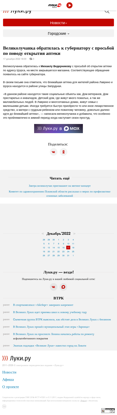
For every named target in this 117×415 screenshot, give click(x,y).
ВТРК (58, 298)
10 (68, 243)
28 (44, 239)
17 (68, 247)
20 (49, 251)
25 (73, 251)
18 (73, 247)
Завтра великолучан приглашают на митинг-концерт (60, 185)
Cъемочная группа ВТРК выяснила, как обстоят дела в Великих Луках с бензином (62, 319)
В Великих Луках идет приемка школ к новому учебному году (50, 312)
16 (63, 247)
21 (54, 251)
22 (58, 251)
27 (49, 255)
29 (49, 239)
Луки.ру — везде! (58, 272)
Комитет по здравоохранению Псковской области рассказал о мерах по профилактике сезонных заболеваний (59, 193)
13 (49, 247)
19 (44, 251)
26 (44, 255)
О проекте (10, 386)
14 (54, 247)
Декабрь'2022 (59, 233)
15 (58, 247)
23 (63, 251)
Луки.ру (84, 400)
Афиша (8, 379)
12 (44, 247)
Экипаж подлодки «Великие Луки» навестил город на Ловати (49, 345)
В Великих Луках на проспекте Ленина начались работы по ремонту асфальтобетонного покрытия (53, 336)
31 (68, 255)
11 (73, 243)
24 (68, 251)
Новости (57, 22)
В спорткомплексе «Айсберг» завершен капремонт (43, 305)
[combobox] (58, 33)
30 (54, 239)
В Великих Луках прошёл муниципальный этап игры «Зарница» (51, 326)
